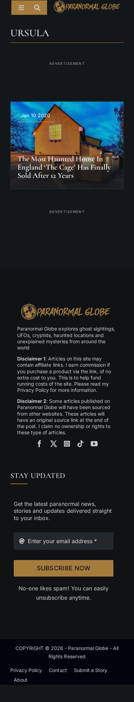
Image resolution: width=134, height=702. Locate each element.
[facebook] (39, 443)
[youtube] (94, 443)
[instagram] (67, 443)
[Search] (40, 7)
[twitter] (53, 443)
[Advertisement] (67, 77)
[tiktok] (80, 443)
